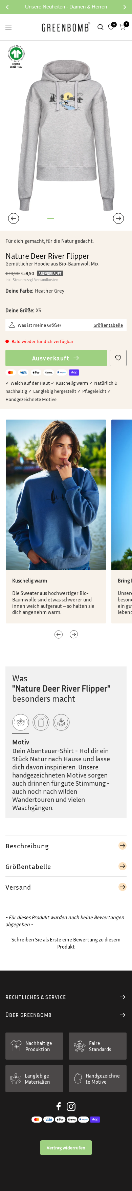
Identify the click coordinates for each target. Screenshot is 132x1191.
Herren (99, 6)
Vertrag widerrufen (66, 1147)
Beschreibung (27, 846)
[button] (74, 634)
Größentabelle (108, 325)
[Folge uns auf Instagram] (71, 1106)
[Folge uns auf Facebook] (59, 1106)
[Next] (118, 218)
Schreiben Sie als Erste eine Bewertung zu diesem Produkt (66, 943)
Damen (77, 6)
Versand (18, 887)
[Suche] (100, 27)
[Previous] (13, 218)
